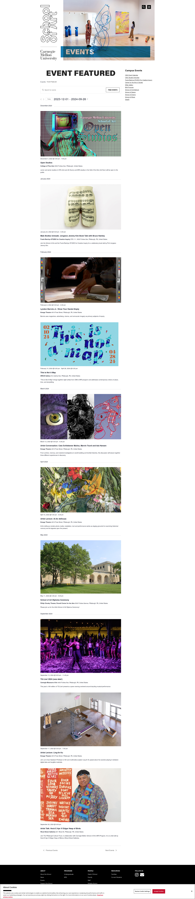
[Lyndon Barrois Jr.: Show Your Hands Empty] (80, 302)
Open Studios (46, 162)
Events (43, 82)
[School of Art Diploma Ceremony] (80, 593)
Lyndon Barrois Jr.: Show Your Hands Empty (59, 309)
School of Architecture (132, 90)
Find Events (112, 90)
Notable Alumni (92, 883)
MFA (65, 877)
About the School (45, 874)
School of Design (130, 92)
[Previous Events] (41, 99)
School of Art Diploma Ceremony (54, 600)
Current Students (116, 877)
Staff (89, 880)
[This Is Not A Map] (79, 365)
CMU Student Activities (132, 77)
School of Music (130, 97)
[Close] (192, 891)
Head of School (92, 874)
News (42, 877)
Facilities (113, 874)
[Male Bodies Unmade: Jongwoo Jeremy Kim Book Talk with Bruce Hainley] (80, 229)
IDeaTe (127, 99)
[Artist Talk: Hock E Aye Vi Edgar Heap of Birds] (80, 821)
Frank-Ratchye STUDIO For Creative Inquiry (138, 80)
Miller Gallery (129, 85)
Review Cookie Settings (142, 891)
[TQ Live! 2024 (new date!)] (80, 672)
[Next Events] (43, 99)
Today (49, 99)
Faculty (90, 877)
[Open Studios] (80, 155)
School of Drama (130, 95)
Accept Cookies (159, 891)
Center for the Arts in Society (134, 82)
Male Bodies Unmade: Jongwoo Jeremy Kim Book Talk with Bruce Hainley (72, 235)
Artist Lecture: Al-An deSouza (53, 518)
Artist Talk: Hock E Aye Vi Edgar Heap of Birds (60, 828)
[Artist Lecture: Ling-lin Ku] (80, 745)
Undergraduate (68, 874)
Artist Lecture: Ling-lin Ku (51, 752)
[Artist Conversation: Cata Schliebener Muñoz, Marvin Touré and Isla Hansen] (80, 438)
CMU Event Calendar (131, 75)
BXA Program (129, 87)
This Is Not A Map (48, 372)
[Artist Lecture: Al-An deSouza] (80, 511)
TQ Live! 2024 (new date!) (51, 679)
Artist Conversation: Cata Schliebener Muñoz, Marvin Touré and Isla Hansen (73, 445)
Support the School (46, 883)
